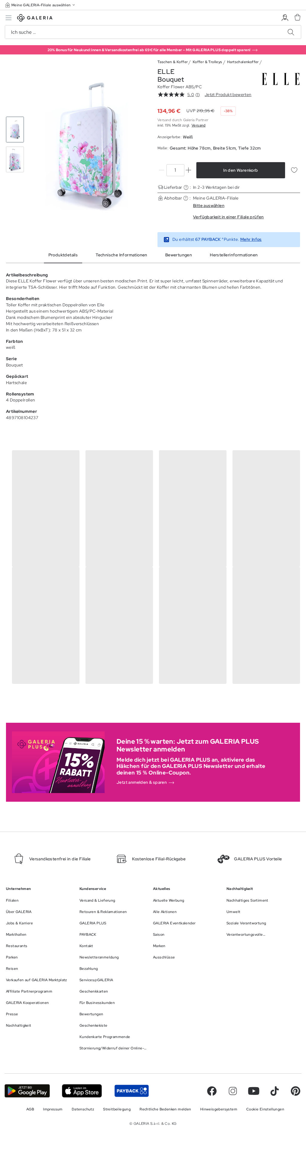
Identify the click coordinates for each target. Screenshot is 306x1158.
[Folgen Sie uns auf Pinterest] (296, 1091)
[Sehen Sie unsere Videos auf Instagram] (233, 1091)
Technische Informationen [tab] (121, 255)
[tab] (89, 144)
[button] (40, 5)
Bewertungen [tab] (178, 255)
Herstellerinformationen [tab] (234, 255)
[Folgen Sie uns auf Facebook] (212, 1091)
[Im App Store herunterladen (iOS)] (82, 1091)
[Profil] (285, 18)
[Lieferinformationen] (186, 187)
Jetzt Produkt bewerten (228, 94)
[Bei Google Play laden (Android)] (27, 1091)
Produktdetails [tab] (63, 255)
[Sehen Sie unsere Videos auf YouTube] (254, 1091)
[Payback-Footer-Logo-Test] (131, 1091)
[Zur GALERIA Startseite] (35, 18)
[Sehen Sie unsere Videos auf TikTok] (275, 1091)
